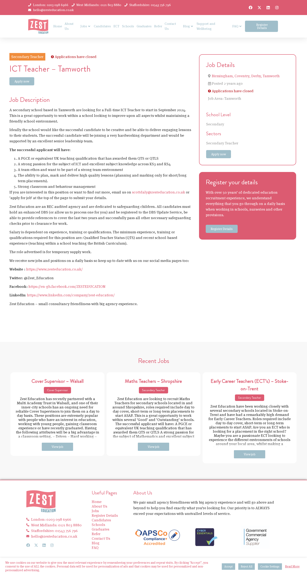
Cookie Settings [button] (269, 566)
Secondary (215, 124)
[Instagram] (277, 7)
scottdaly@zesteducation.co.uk (158, 192)
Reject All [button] (246, 566)
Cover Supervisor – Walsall (58, 381)
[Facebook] (250, 7)
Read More (292, 566)
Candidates (102, 26)
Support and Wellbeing (206, 26)
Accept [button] (228, 566)
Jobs (83, 26)
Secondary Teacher (222, 143)
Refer (158, 26)
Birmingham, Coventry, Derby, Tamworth (246, 75)
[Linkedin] (268, 7)
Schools (128, 26)
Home (57, 26)
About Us (69, 26)
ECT (116, 26)
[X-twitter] (259, 7)
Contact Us (170, 26)
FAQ (235, 26)
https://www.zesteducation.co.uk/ (54, 269)
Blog (186, 26)
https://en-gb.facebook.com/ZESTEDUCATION (66, 286)
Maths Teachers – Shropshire (153, 381)
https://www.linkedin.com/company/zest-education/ (71, 295)
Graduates (144, 26)
